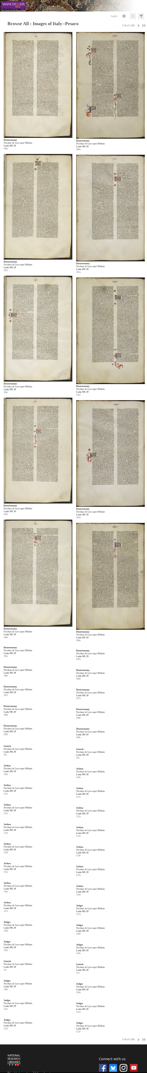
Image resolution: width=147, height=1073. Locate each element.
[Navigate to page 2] (139, 25)
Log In (114, 16)
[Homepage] (73, 6)
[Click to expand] (141, 16)
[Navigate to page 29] (144, 25)
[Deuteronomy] (38, 85)
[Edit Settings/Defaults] (124, 16)
